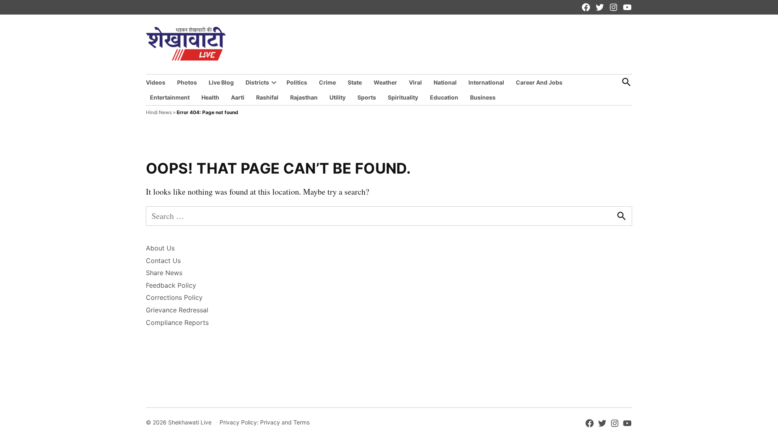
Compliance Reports (177, 322)
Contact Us (163, 261)
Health (210, 97)
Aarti (237, 97)
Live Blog (221, 82)
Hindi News (159, 112)
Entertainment (170, 97)
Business (483, 97)
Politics (296, 82)
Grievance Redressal (177, 310)
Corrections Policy (174, 297)
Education (444, 97)
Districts (257, 82)
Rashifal (267, 97)
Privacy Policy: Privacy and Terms (265, 422)
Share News (164, 273)
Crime (327, 82)
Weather (385, 82)
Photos (187, 82)
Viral (415, 82)
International (486, 82)
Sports (366, 97)
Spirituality (403, 97)
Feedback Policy (171, 285)
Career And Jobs (539, 82)
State (355, 82)
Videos (155, 82)
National (445, 82)
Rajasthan (304, 97)
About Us (160, 248)
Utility (337, 97)
